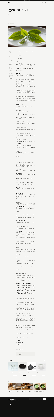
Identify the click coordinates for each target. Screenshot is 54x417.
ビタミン (10, 59)
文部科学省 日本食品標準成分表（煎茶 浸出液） (21, 333)
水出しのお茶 (20, 118)
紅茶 (16, 273)
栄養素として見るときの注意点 (11, 67)
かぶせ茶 (10, 52)
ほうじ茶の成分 (32, 123)
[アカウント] (44, 3)
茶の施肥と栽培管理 (17, 166)
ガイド (19, 2)
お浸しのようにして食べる (21, 111)
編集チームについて (18, 355)
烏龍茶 (17, 273)
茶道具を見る (45, 360)
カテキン (10, 55)
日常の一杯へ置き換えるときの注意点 (11, 73)
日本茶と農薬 (33, 165)
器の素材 (29, 263)
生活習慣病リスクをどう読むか (11, 64)
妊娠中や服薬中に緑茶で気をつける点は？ (19, 349)
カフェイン (10, 56)
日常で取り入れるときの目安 (11, 68)
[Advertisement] (27, 19)
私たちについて (22, 2)
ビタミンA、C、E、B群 (21, 150)
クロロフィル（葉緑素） (11, 60)
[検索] (42, 3)
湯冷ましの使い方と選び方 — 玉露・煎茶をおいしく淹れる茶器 (14, 391)
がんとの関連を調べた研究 (11, 70)
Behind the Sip (16, 2)
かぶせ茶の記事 (28, 91)
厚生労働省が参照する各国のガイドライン (29, 287)
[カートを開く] (45, 3)
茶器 (23, 390)
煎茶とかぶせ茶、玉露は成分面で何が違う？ (20, 342)
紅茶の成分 (27, 123)
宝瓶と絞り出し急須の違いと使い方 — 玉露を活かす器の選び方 (26, 391)
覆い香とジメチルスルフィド (11, 76)
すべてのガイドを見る (44, 381)
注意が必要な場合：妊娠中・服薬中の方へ (11, 78)
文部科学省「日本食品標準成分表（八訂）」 (20, 152)
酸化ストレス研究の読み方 (11, 71)
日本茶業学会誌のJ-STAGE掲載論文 (24, 234)
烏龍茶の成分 (29, 123)
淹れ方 (9, 390)
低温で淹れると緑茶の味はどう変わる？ (19, 344)
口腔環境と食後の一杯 (11, 63)
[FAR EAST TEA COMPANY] (9, 2)
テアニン (23, 114)
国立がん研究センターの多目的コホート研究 (20, 227)
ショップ (12, 2)
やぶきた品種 (27, 68)
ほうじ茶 (19, 273)
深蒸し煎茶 (10, 51)
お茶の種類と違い (17, 68)
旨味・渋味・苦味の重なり (11, 75)
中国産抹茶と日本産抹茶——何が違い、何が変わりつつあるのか (39, 391)
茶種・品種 (35, 390)
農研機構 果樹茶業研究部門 (30, 234)
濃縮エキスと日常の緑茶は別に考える (11, 72)
